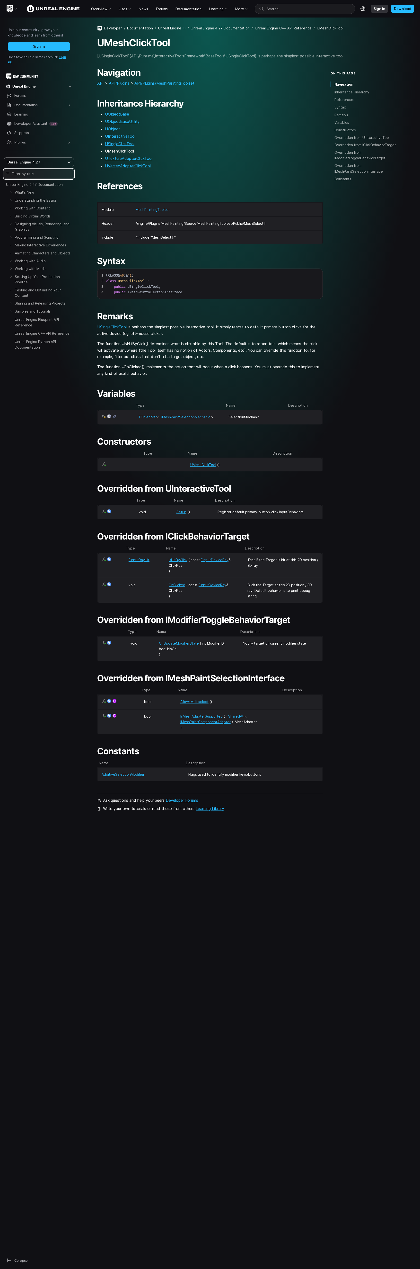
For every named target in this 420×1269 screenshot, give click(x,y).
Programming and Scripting (37, 237)
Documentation (140, 28)
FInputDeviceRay (214, 560)
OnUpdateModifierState (179, 643)
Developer (113, 28)
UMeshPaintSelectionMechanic (185, 417)
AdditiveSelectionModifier (123, 774)
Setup (181, 512)
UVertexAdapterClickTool (128, 165)
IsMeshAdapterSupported (201, 716)
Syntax (340, 107)
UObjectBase (117, 114)
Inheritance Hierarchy (351, 92)
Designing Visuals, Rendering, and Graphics (42, 226)
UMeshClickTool (203, 465)
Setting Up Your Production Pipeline (37, 279)
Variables (341, 122)
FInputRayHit (139, 560)
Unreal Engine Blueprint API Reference (37, 322)
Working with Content (32, 208)
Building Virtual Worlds (33, 216)
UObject (112, 128)
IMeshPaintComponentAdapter (205, 722)
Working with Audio (30, 261)
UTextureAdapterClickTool (128, 158)
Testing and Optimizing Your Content (38, 292)
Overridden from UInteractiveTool (362, 137)
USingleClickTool (119, 143)
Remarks (341, 115)
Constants (342, 179)
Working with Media (30, 269)
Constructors (345, 130)
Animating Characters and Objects (42, 253)
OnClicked (177, 585)
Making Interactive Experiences (40, 245)
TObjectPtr (147, 417)
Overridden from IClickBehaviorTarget (365, 145)
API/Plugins (119, 83)
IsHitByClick (178, 560)
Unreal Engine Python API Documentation (35, 344)
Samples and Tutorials (33, 311)
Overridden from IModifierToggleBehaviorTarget (359, 155)
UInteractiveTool (120, 136)
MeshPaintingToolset (153, 209)
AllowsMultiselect (194, 702)
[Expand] (11, 192)
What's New (24, 192)
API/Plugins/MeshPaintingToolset (164, 83)
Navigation (343, 84)
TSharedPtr (235, 716)
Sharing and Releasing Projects (40, 303)
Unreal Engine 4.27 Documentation (34, 184)
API (100, 83)
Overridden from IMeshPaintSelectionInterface (358, 168)
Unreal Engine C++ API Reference (42, 333)
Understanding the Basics (36, 200)
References (344, 100)
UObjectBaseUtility (122, 121)
